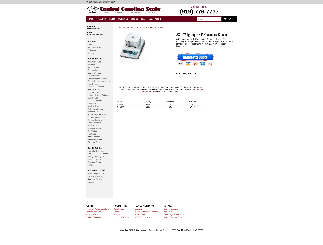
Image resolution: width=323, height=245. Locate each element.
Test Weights (93, 131)
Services (91, 19)
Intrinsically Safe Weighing (98, 95)
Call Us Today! (199, 10)
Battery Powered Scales (173, 217)
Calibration (92, 50)
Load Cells (92, 103)
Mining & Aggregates (96, 157)
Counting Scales (94, 73)
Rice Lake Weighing (96, 179)
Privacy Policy (92, 215)
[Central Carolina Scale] (124, 10)
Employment (140, 215)
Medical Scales (94, 106)
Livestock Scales (95, 101)
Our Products (94, 58)
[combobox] (209, 19)
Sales (90, 45)
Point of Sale (93, 112)
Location (138, 209)
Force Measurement (96, 87)
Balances (91, 65)
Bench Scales (93, 67)
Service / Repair (94, 47)
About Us (134, 19)
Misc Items (118, 215)
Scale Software (94, 126)
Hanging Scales (94, 92)
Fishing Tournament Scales (99, 81)
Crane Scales (93, 76)
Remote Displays (95, 120)
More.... (91, 182)
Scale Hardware (94, 123)
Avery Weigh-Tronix (96, 174)
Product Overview (93, 217)
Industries (102, 19)
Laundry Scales (94, 98)
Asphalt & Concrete (96, 151)
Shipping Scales (94, 128)
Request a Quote (154, 19)
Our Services (94, 41)
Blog (143, 19)
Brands (112, 19)
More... (90, 165)
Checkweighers (94, 70)
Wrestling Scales (94, 142)
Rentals (91, 53)
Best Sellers (168, 212)
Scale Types (123, 19)
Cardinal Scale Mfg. (96, 176)
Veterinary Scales (95, 139)
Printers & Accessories (97, 117)
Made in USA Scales (121, 217)
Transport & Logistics (96, 162)
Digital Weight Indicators (97, 78)
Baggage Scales (94, 62)
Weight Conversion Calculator (147, 212)
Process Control (94, 159)
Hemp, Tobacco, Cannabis (98, 154)
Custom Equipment (171, 209)
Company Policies (93, 212)
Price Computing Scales (97, 114)
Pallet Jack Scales (95, 109)
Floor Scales (93, 84)
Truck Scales (93, 134)
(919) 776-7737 (93, 28)
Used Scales (118, 209)
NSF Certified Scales (143, 217)
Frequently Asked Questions (97, 209)
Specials (116, 212)
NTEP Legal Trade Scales (174, 215)
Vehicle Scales (94, 137)
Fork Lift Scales (94, 90)
